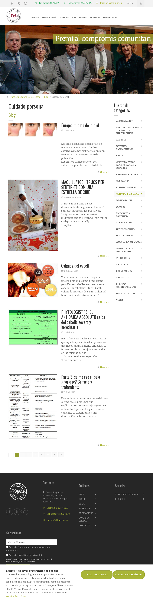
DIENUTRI (65, 17)
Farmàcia (35, 17)
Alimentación (124, 121)
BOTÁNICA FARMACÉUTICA (124, 147)
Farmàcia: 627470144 (50, 3)
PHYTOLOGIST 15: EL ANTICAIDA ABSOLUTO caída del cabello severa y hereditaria (83, 319)
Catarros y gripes (127, 174)
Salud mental (124, 271)
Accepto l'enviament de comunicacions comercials (28, 549)
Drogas (120, 207)
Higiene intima (125, 235)
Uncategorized (125, 293)
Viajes (120, 300)
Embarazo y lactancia (123, 215)
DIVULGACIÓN (124, 200)
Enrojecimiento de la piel (80, 125)
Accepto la (25, 555)
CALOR (119, 155)
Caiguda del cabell (75, 266)
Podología (123, 258)
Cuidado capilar (126, 187)
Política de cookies (16, 596)
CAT (129, 3)
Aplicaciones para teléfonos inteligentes (127, 130)
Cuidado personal (127, 194)
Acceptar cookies (97, 574)
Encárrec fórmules (111, 17)
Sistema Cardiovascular (126, 285)
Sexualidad (123, 277)
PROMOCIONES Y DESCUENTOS (125, 250)
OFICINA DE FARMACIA (128, 242)
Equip (82, 499)
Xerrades (83, 17)
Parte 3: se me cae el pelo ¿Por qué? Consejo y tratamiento (80, 382)
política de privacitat (31, 555)
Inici (81, 494)
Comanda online (84, 519)
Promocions (95, 17)
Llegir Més (104, 172)
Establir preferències (129, 574)
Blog (74, 17)
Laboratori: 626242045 (80, 3)
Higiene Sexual (125, 229)
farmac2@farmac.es (111, 3)
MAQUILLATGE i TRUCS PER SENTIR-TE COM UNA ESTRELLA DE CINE (82, 187)
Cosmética (122, 181)
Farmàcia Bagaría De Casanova (25, 97)
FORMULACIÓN (124, 222)
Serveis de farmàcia (50, 17)
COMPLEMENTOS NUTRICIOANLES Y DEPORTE (126, 165)
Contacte (84, 525)
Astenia (121, 140)
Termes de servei (29, 562)
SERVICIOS (122, 264)
